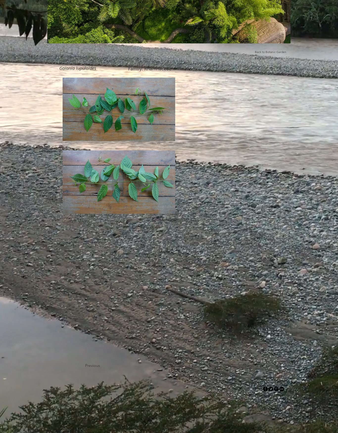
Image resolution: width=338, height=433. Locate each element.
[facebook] (265, 389)
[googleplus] (276, 389)
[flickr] (281, 389)
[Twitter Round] (270, 389)
